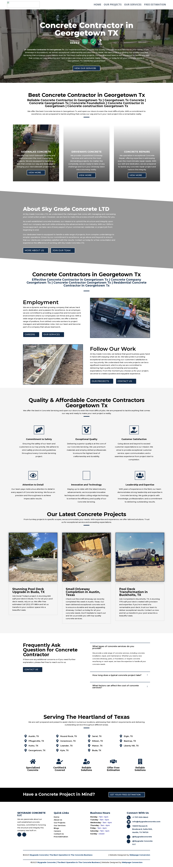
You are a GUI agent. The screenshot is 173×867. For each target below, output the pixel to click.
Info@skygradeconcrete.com (146, 821)
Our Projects (113, 4)
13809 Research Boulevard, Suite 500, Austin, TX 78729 (142, 829)
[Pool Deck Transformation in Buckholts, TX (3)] (140, 581)
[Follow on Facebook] (19, 835)
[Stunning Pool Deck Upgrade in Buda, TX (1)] (33, 581)
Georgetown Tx (87, 405)
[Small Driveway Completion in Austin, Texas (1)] (86, 581)
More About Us (34, 250)
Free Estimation (155, 4)
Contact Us (125, 381)
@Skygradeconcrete (142, 837)
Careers (30, 334)
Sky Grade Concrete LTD (36, 214)
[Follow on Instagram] (24, 835)
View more (34, 172)
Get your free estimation (125, 794)
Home (97, 4)
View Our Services (85, 68)
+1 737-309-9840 (140, 817)
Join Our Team (61, 250)
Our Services (132, 4)
